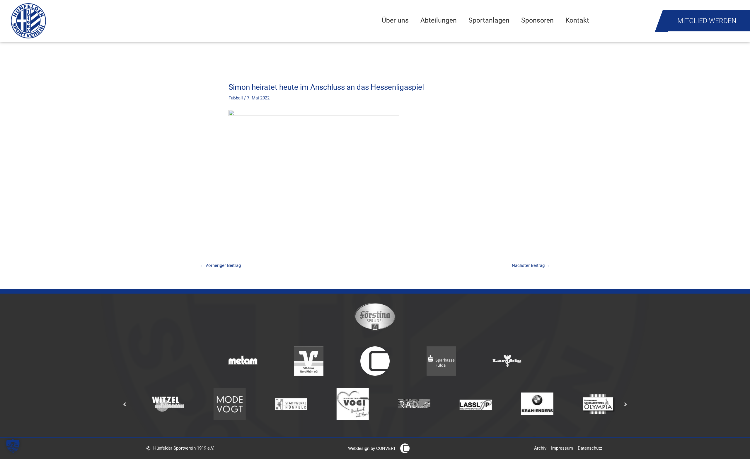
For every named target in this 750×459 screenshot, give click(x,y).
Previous (124, 404)
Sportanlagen (488, 20)
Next (625, 404)
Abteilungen (438, 20)
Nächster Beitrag (531, 265)
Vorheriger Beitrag (220, 265)
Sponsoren (537, 20)
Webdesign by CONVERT (372, 448)
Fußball (236, 98)
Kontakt (577, 20)
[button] (13, 446)
